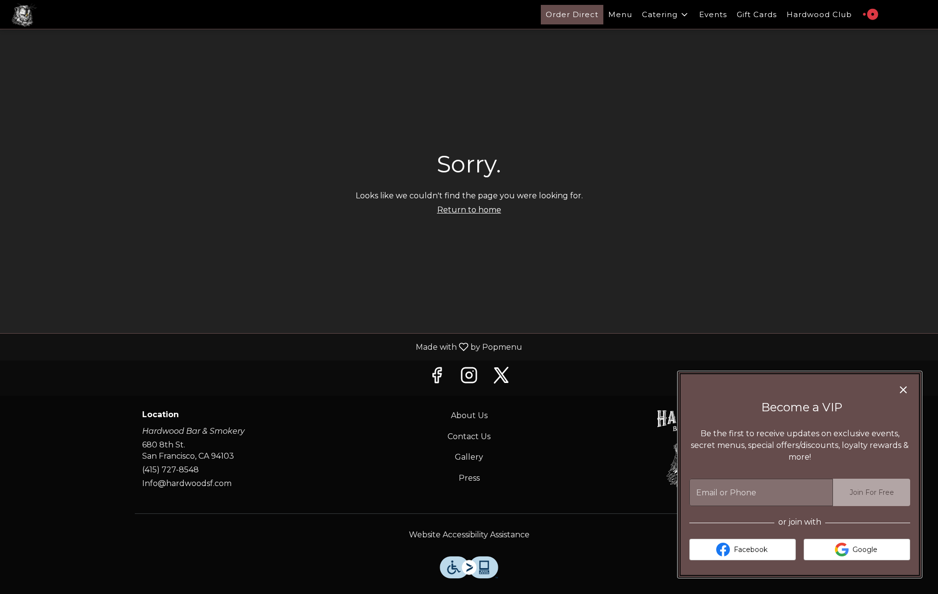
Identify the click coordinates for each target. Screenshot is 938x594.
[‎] (873, 14)
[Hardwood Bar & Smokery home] (52, 14)
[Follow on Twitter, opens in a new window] (501, 377)
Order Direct (572, 14)
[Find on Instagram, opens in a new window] (469, 377)
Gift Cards (757, 14)
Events (713, 14)
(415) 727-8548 (170, 469)
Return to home (469, 209)
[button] (665, 14)
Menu (620, 14)
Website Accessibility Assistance (469, 534)
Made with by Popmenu (264, 346)
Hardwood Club (819, 14)
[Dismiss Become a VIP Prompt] (903, 390)
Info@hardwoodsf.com (187, 483)
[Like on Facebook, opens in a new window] (437, 377)
